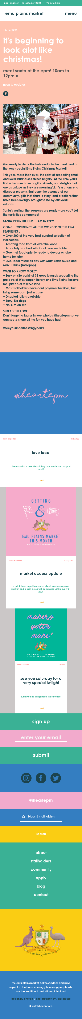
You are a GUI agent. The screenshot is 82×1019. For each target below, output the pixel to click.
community (41, 870)
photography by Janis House (53, 999)
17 (23, 3)
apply (41, 878)
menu (71, 14)
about (41, 853)
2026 (38, 3)
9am (49, 3)
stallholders (41, 861)
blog (41, 886)
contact (41, 895)
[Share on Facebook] (5, 93)
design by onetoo (22, 999)
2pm (58, 3)
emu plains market (24, 14)
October (30, 3)
